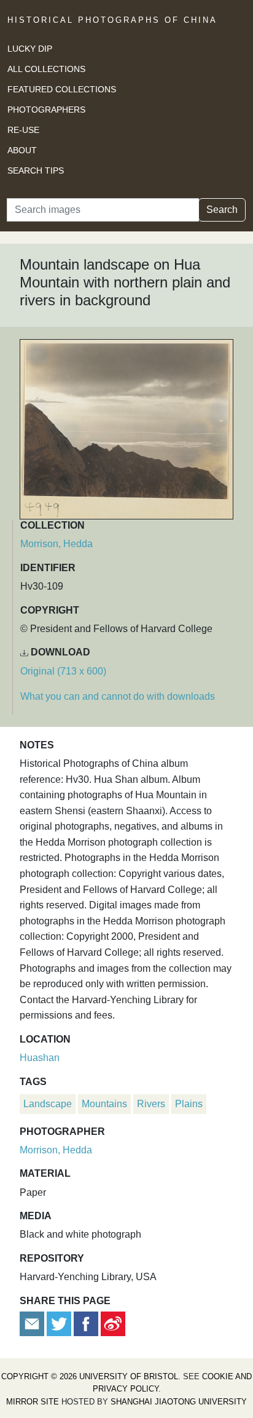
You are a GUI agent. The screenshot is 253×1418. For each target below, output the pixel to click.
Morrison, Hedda (56, 544)
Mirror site (32, 1401)
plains (189, 1104)
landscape (47, 1104)
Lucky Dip (29, 49)
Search (222, 209)
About (22, 150)
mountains (104, 1104)
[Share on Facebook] (86, 1323)
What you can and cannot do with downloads (117, 696)
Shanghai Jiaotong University (179, 1401)
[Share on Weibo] (113, 1323)
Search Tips (35, 170)
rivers (151, 1104)
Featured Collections (61, 89)
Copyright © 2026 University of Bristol (89, 1376)
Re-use (23, 130)
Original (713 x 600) (63, 671)
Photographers (46, 109)
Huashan (40, 1057)
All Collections (46, 69)
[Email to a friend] (33, 1323)
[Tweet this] (60, 1323)
